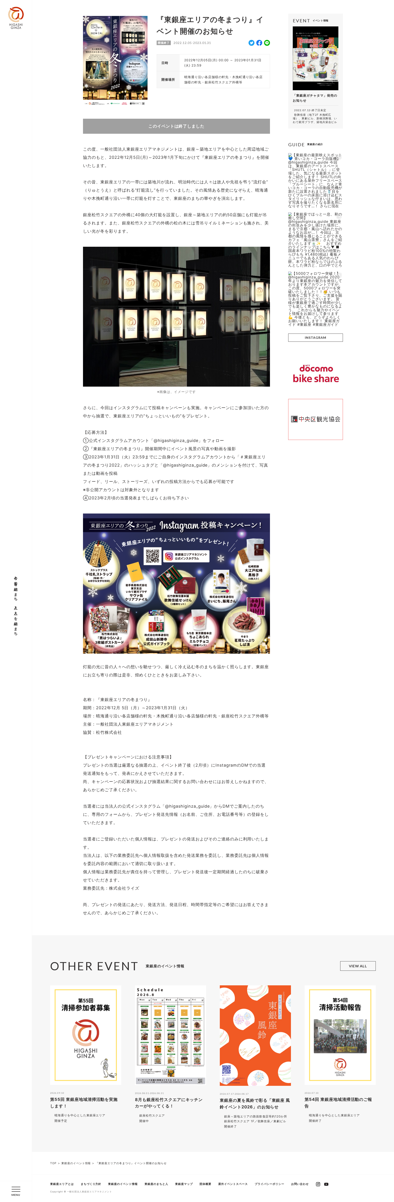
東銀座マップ (184, 1184)
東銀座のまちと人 (156, 1184)
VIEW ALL (358, 966)
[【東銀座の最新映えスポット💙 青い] (315, 180)
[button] (16, 1191)
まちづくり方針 (91, 1184)
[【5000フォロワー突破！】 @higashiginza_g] (315, 299)
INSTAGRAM (315, 337)
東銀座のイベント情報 (123, 1184)
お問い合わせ (300, 1184)
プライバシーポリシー (269, 1184)
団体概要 (205, 1184)
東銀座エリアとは (62, 1184)
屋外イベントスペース (233, 1184)
